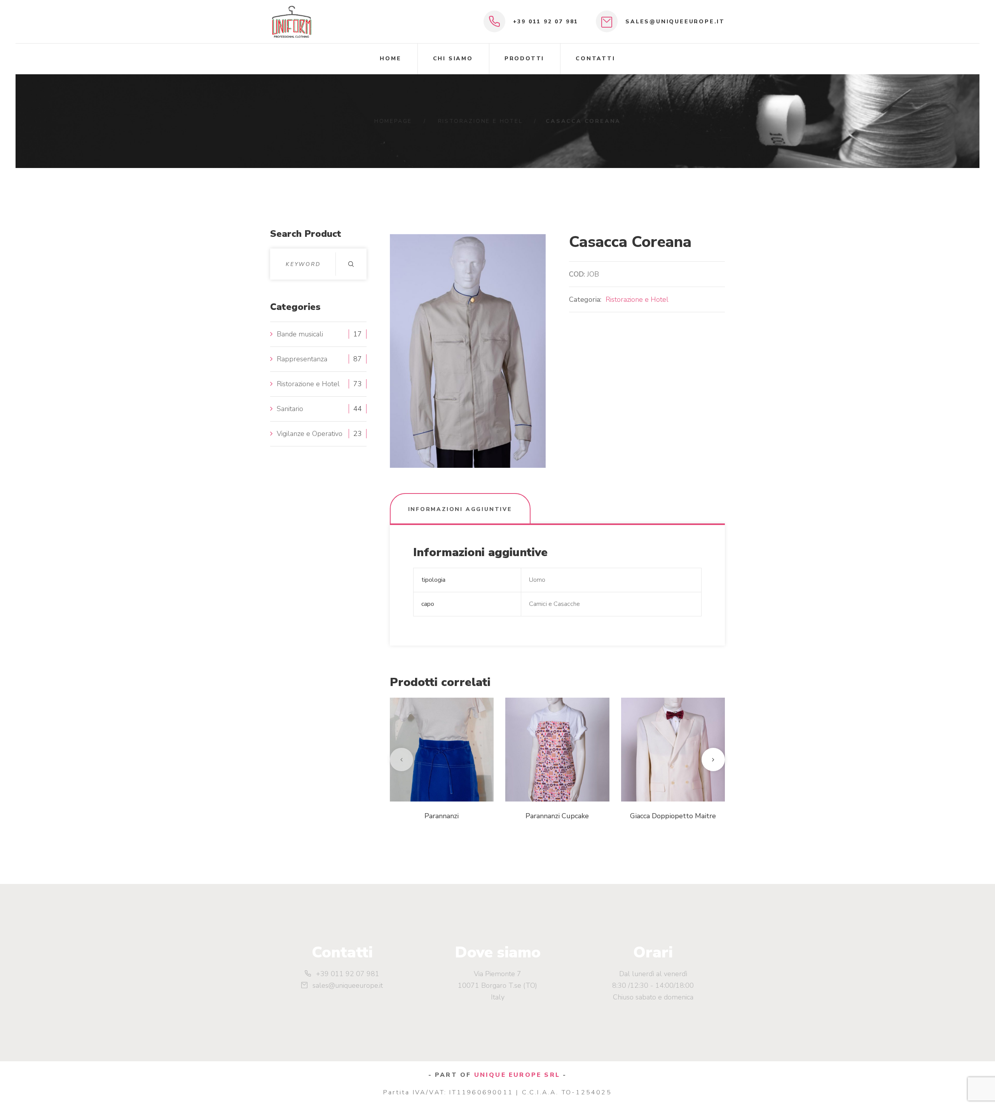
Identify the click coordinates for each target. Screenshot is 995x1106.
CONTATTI (595, 58)
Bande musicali (300, 334)
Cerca (351, 264)
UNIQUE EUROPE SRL (517, 1075)
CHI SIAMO (453, 58)
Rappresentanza (302, 359)
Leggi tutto (432, 782)
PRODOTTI (524, 58)
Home (390, 58)
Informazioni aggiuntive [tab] (460, 509)
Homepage (393, 121)
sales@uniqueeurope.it (675, 21)
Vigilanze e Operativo (309, 433)
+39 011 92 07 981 (546, 21)
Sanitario (290, 408)
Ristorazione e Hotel (480, 121)
